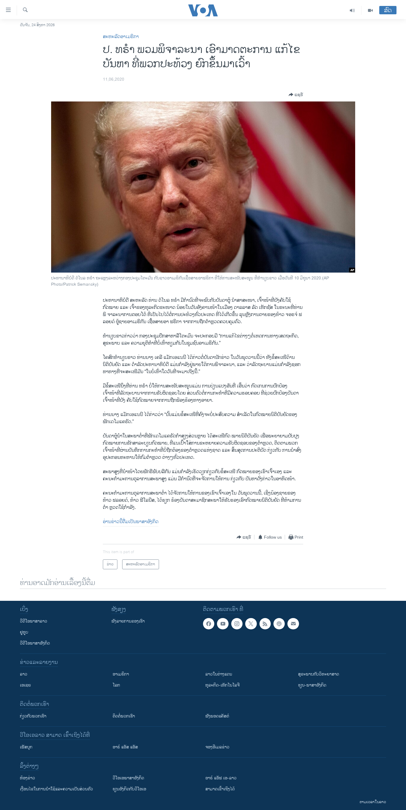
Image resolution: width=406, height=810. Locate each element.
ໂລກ (116, 685)
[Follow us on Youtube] (222, 623)
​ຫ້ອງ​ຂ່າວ (27, 778)
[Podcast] (279, 623)
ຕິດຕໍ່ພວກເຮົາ (124, 716)
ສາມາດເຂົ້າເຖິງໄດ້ (220, 789)
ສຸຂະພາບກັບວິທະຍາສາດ (318, 674)
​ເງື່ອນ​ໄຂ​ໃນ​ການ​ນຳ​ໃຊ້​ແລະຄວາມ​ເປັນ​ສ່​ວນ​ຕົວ (56, 789)
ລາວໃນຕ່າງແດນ (218, 674)
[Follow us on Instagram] (237, 623)
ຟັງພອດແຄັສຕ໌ (217, 716)
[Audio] (352, 10)
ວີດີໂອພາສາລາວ (33, 621)
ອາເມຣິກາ (121, 674)
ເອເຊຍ (25, 685)
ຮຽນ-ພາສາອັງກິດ (312, 685)
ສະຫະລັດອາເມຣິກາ (121, 37)
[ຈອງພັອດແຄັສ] (293, 623)
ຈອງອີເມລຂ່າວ (217, 747)
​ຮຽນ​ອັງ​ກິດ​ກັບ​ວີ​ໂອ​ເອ (129, 789)
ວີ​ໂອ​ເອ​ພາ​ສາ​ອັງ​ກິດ (128, 778)
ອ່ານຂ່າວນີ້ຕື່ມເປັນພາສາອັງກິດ (130, 522)
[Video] (370, 10)
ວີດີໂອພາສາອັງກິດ (35, 643)
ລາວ (23, 674)
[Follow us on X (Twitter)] (250, 623)
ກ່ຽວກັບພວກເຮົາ (33, 716)
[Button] (296, 94)
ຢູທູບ (24, 632)
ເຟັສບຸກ (26, 747)
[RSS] (265, 623)
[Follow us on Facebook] (208, 623)
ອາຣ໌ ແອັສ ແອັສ (125, 747)
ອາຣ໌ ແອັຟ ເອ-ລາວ (221, 778)
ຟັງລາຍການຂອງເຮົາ (128, 621)
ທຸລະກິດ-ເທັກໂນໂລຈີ (222, 685)
